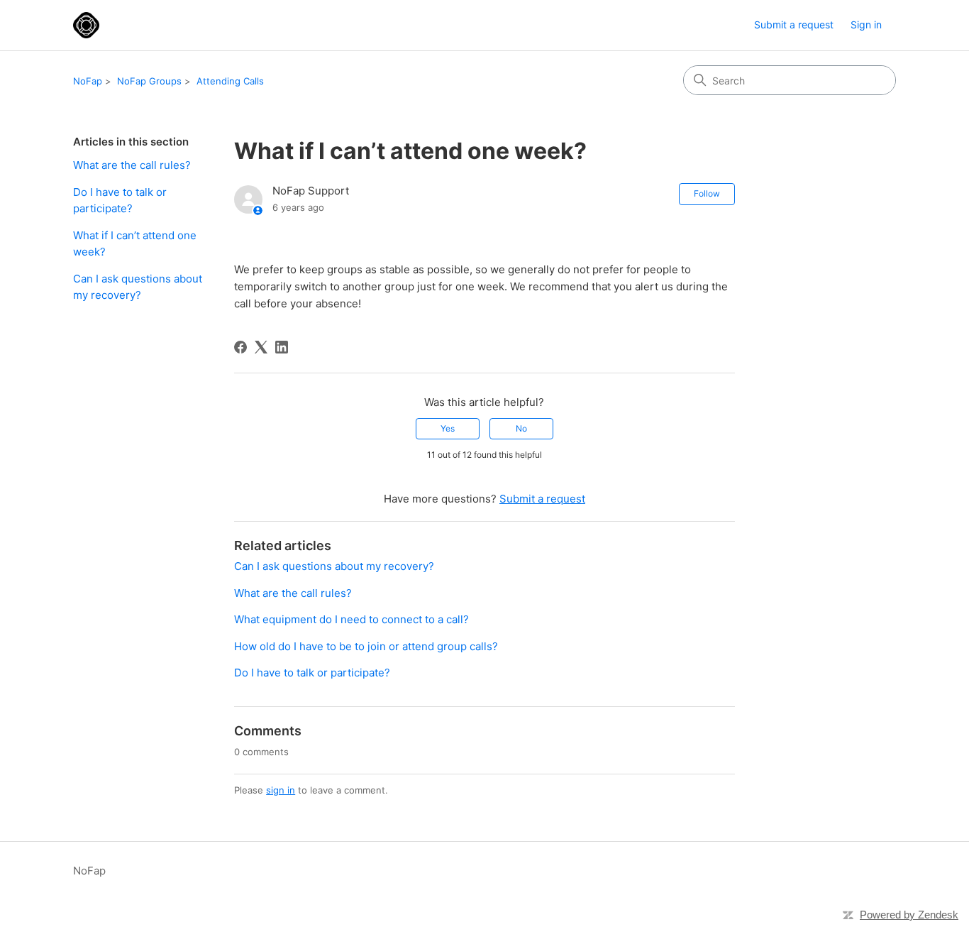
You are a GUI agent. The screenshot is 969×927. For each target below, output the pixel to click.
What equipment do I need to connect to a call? (351, 619)
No (521, 428)
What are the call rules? (132, 165)
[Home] (86, 25)
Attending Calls (230, 81)
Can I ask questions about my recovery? (137, 287)
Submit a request (794, 24)
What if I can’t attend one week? (134, 243)
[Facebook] (240, 347)
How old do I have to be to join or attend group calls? (366, 646)
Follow (707, 193)
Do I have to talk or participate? (120, 200)
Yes (448, 428)
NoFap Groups (149, 81)
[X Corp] (261, 347)
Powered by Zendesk (909, 915)
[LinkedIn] (281, 347)
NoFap (87, 81)
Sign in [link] (866, 24)
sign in (280, 790)
